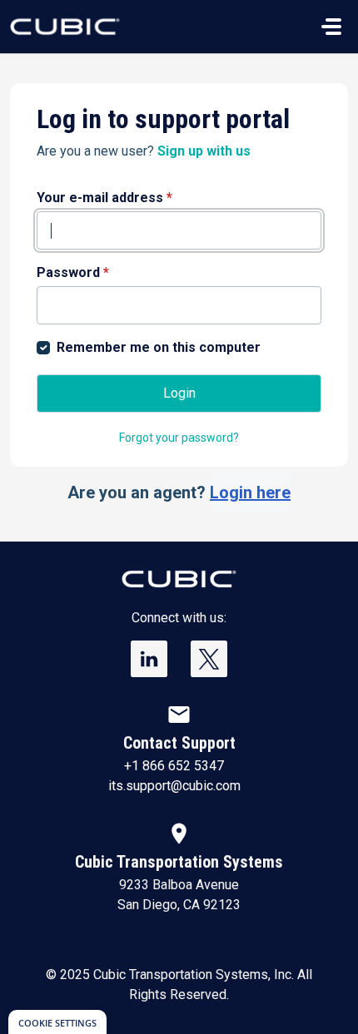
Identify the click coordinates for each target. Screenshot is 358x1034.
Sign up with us (204, 151)
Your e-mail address (104, 197)
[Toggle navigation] (331, 27)
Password (73, 272)
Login (179, 393)
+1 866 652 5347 (174, 766)
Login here (250, 492)
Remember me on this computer (159, 347)
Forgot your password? (179, 437)
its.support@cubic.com (174, 786)
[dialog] (57, 1022)
